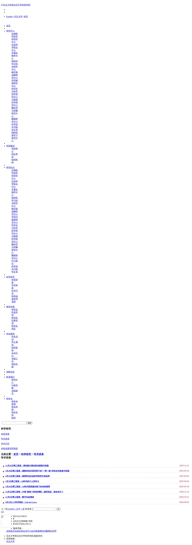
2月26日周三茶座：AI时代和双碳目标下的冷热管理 (27, 486)
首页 (15, 454)
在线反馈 (19, 531)
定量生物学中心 (14, 56)
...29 (16, 509)
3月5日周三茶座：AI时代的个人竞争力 (22, 481)
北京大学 (18, 16)
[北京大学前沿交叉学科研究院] (15, 5)
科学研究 (26, 454)
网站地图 (44, 531)
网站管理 (52, 531)
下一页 (21, 509)
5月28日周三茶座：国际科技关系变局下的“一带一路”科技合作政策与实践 (37, 471)
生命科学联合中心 (14, 47)
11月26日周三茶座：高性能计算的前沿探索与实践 (27, 466)
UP (2, 512)
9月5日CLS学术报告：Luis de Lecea (21, 502)
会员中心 (27, 531)
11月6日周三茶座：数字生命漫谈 (19, 497)
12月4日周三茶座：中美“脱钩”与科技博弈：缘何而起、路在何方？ (34, 492)
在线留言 (10, 531)
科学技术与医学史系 (14, 127)
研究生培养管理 (14, 320)
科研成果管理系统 (14, 299)
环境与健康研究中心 (14, 220)
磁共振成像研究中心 (14, 75)
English (9, 16)
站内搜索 (35, 531)
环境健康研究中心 (14, 83)
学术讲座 (39, 454)
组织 (13, 418)
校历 (26, 16)
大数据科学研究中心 (14, 102)
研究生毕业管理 (14, 312)
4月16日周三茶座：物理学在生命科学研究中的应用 (27, 476)
